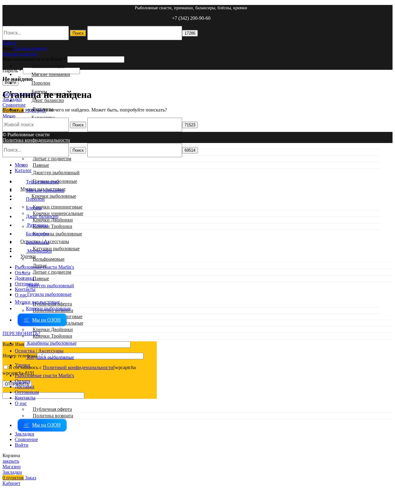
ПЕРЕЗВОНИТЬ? (21, 333)
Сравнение (26, 439)
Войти (21, 445)
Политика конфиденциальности (36, 140)
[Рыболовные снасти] (3, 23)
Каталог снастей (19, 54)
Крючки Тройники (52, 226)
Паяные (41, 165)
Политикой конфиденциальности (78, 367)
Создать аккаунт (30, 48)
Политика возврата (53, 415)
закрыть (10, 461)
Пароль (12, 70)
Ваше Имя (13, 344)
